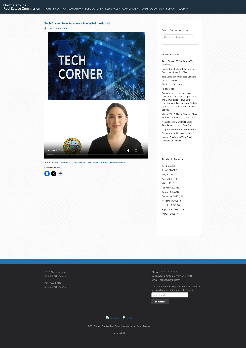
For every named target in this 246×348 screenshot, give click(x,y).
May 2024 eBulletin (58, 28)
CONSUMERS (129, 8)
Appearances (169, 88)
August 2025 (168, 213)
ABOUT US (156, 8)
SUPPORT (171, 8)
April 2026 (167, 178)
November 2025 (170, 200)
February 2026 (169, 187)
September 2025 (170, 209)
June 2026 (167, 170)
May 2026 (167, 174)
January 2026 (169, 191)
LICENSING (59, 8)
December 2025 (170, 196)
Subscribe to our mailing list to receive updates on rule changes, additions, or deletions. (175, 288)
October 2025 (169, 205)
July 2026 (167, 165)
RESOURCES (112, 8)
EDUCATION (74, 8)
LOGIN (182, 8)
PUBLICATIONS (93, 8)
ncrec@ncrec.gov (169, 279)
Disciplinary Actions (172, 84)
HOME (48, 8)
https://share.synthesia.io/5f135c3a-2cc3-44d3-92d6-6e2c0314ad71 (92, 162)
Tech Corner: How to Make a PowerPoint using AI (77, 23)
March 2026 (168, 183)
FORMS (144, 8)
